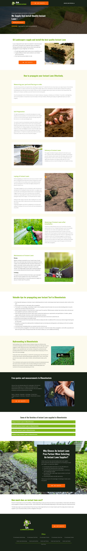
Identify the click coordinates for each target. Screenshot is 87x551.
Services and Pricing (68, 3)
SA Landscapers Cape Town (57, 537)
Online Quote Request (18, 22)
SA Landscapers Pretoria (44, 537)
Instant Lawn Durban (66, 541)
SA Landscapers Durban (69, 537)
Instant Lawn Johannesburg (22, 541)
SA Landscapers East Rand (32, 537)
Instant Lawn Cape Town (55, 541)
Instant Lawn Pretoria (44, 541)
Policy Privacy (43, 544)
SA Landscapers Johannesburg (19, 537)
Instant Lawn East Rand (33, 541)
